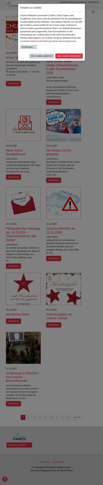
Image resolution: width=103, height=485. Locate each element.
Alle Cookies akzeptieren (69, 56)
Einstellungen (27, 47)
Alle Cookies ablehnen (42, 56)
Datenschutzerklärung (40, 41)
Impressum (71, 41)
